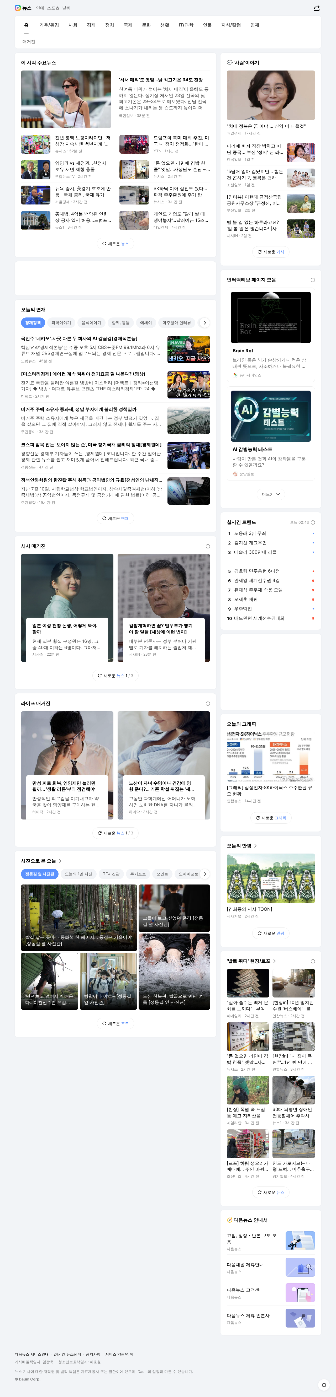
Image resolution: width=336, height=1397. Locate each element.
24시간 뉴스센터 (67, 1354)
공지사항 (93, 1354)
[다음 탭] (205, 322)
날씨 (66, 7)
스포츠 (53, 7)
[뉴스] (27, 8)
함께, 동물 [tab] (121, 322)
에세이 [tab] (146, 322)
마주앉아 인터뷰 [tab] (176, 322)
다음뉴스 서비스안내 (32, 1354)
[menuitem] (26, 25)
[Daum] (18, 8)
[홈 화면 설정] (324, 1385)
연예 (40, 7)
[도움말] (208, 546)
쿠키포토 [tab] (138, 873)
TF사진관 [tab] (111, 873)
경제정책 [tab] (33, 322)
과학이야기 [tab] (61, 322)
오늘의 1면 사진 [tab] (78, 873)
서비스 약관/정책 (119, 1354)
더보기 (268, 494)
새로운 (118, 243)
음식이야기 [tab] (91, 322)
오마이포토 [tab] (188, 873)
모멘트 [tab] (162, 873)
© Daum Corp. (27, 1379)
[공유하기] (316, 8)
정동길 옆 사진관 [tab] (39, 873)
